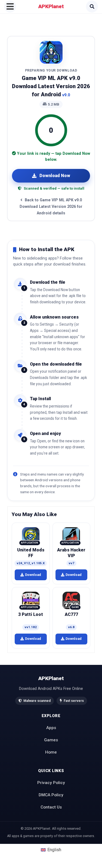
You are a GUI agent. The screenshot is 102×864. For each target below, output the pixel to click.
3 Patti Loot (30, 614)
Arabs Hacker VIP (71, 552)
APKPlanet (51, 6)
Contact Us (51, 807)
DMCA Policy (51, 794)
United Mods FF (30, 552)
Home (51, 752)
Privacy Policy (51, 782)
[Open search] (92, 7)
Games (51, 740)
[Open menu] (10, 7)
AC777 (71, 614)
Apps (51, 727)
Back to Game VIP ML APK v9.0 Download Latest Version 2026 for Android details (51, 206)
